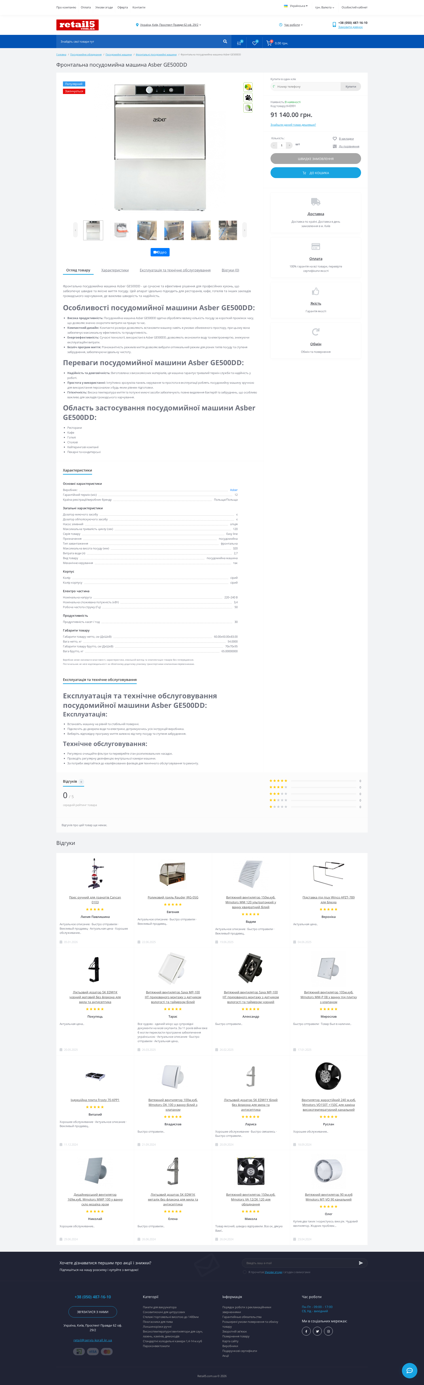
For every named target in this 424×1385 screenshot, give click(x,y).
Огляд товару (78, 270)
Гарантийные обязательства (241, 1317)
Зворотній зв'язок (234, 1331)
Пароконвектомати (156, 1346)
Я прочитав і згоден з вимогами (279, 1272)
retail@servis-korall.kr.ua (93, 1340)
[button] (169, 25)
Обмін (315, 344)
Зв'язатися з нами (92, 1312)
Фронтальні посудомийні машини (156, 54)
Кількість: (277, 138)
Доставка (316, 213)
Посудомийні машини (119, 54)
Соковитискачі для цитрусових (164, 1312)
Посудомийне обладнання (86, 54)
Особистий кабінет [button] (354, 7)
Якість (315, 303)
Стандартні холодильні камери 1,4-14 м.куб (172, 1341)
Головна (61, 54)
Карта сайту (230, 1341)
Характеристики (115, 270)
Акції (225, 1356)
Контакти (138, 7)
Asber (234, 490)
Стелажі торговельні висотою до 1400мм (171, 1317)
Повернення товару (236, 1336)
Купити (351, 86)
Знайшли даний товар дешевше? (293, 125)
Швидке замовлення (316, 159)
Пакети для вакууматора (159, 1307)
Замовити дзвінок (350, 27)
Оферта (122, 7)
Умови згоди (104, 7)
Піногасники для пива (158, 1322)
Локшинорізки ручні (157, 1327)
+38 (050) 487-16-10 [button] (93, 1296)
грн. (323, 7)
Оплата (86, 7)
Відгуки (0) (230, 270)
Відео (162, 252)
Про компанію (66, 7)
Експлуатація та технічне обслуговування (175, 270)
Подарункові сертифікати (239, 1351)
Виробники (230, 1346)
